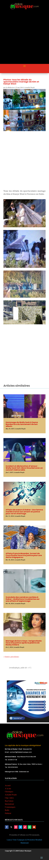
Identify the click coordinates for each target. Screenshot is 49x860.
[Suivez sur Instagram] (16, 827)
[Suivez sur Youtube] (34, 827)
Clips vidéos (9, 798)
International (9, 804)
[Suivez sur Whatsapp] (29, 827)
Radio (7, 810)
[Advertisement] (24, 38)
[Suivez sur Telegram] (20, 827)
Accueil (7, 785)
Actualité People (29, 87)
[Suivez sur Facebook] (7, 827)
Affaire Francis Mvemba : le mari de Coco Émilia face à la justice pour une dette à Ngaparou (24, 555)
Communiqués (10, 807)
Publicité (8, 813)
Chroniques (9, 791)
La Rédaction (10, 87)
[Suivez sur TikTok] (25, 827)
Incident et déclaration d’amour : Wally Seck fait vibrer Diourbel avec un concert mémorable (24, 468)
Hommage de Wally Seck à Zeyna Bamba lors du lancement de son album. (22, 424)
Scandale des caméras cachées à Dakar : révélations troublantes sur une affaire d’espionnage (23, 599)
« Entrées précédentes (11, 656)
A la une (8, 788)
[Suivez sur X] (11, 827)
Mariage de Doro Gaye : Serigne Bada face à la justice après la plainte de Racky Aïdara (24, 643)
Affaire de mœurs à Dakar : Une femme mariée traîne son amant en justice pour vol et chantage (24, 511)
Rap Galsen (9, 801)
